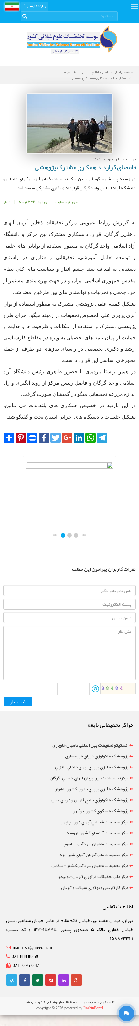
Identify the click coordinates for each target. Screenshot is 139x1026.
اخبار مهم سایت (66, 72)
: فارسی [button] (36, 6)
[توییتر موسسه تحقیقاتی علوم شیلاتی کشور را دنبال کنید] (38, 980)
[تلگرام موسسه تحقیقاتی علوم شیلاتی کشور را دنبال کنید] (12, 980)
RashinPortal (93, 1008)
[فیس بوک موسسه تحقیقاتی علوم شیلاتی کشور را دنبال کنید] (25, 980)
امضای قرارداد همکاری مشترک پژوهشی (99, 78)
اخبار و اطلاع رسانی (95, 72)
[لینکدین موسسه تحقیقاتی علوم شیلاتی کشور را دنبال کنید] (64, 980)
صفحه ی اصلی (123, 72)
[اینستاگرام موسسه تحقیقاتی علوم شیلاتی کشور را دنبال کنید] (51, 980)
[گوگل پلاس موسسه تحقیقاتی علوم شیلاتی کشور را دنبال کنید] (76, 980)
